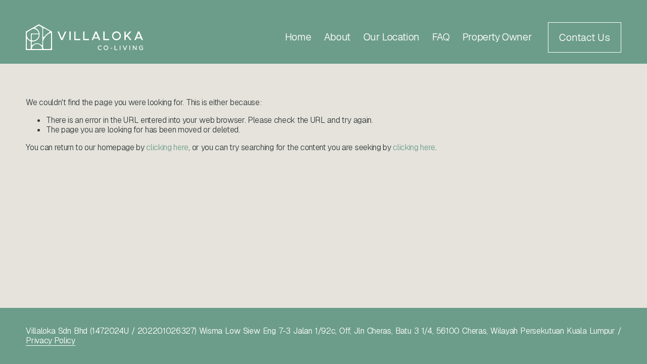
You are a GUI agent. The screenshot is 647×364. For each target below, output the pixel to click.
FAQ (440, 36)
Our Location (391, 36)
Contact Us (584, 37)
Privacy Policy (50, 340)
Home (298, 36)
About (337, 36)
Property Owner (497, 36)
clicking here (167, 147)
